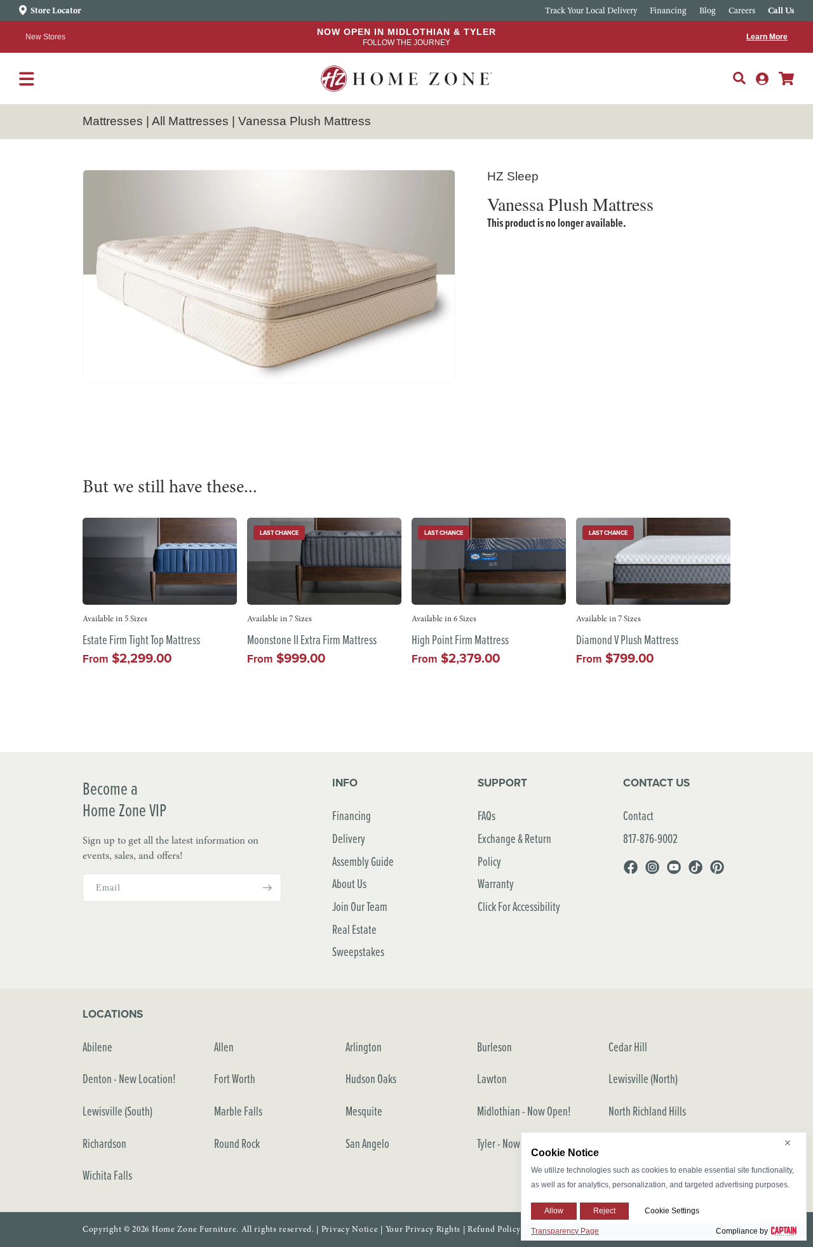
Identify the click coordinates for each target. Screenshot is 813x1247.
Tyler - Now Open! (511, 1143)
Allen (224, 1046)
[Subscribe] (267, 887)
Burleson (494, 1046)
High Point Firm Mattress (460, 640)
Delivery (348, 838)
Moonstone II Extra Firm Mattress (312, 640)
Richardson (104, 1143)
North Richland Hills (647, 1110)
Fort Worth (234, 1078)
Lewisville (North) (643, 1078)
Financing (351, 815)
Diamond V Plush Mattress (627, 640)
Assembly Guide (363, 861)
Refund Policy (494, 1229)
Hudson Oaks (371, 1078)
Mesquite (364, 1110)
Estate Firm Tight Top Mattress (141, 640)
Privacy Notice (350, 1229)
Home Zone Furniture (194, 1229)
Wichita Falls (107, 1174)
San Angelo (367, 1143)
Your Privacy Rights (423, 1229)
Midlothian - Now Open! (524, 1110)
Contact (638, 815)
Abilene (97, 1046)
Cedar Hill (627, 1046)
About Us (349, 883)
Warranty (496, 883)
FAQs (486, 815)
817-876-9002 (650, 838)
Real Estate (354, 929)
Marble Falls (238, 1110)
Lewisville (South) (117, 1110)
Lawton (492, 1078)
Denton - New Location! (129, 1078)
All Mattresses (190, 121)
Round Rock (237, 1143)
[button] (739, 78)
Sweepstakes (358, 951)
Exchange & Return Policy (514, 850)
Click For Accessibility (519, 906)
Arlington (364, 1046)
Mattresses (113, 121)
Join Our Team (359, 906)
